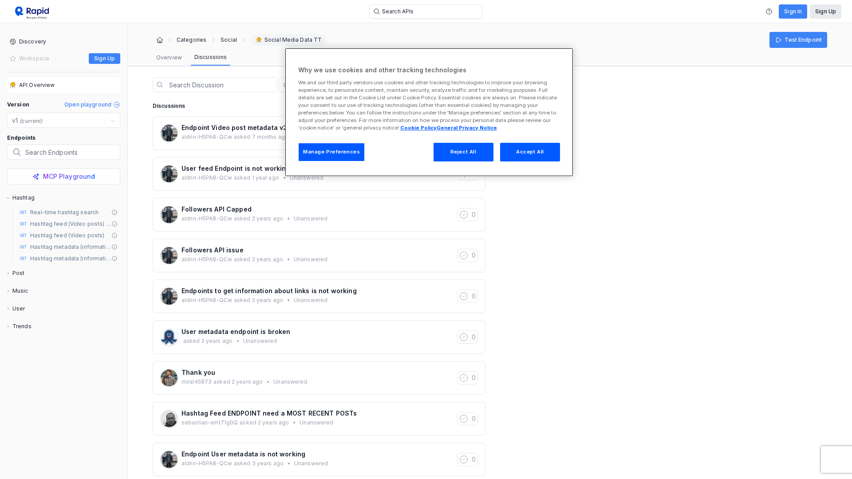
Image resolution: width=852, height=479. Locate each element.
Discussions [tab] (210, 57)
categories (191, 40)
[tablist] (191, 58)
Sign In (793, 11)
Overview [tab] (169, 57)
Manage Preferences (331, 152)
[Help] (769, 11)
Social (229, 40)
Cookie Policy (418, 128)
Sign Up (825, 11)
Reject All (463, 152)
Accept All (530, 152)
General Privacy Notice (467, 128)
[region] (429, 112)
